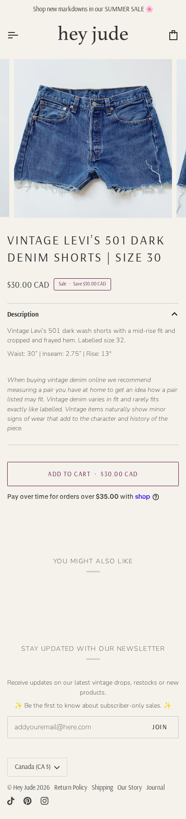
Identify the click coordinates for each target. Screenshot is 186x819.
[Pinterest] (27, 801)
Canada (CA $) (33, 767)
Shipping (102, 787)
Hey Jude (24, 787)
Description (23, 314)
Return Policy (70, 787)
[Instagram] (45, 801)
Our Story (129, 787)
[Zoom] (31, 201)
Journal (155, 787)
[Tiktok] (10, 801)
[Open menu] (20, 35)
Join (159, 727)
